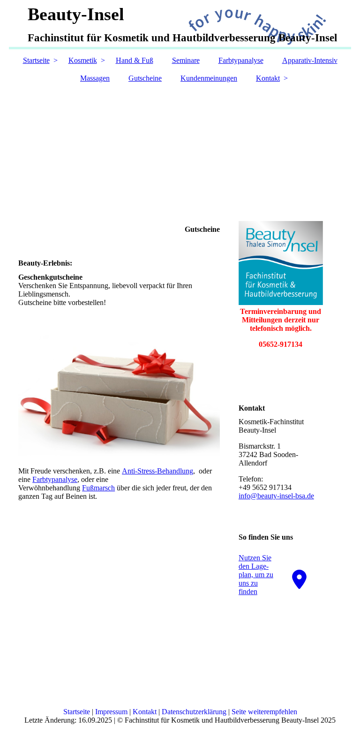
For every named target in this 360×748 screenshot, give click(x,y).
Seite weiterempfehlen (264, 712)
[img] (180, 141)
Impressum (111, 712)
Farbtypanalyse (240, 60)
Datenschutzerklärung (194, 712)
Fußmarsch (98, 488)
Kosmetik (82, 60)
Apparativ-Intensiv (310, 60)
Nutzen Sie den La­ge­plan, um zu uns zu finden (256, 574)
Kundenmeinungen (208, 78)
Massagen (95, 78)
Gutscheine (145, 78)
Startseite (36, 60)
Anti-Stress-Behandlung (157, 471)
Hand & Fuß (134, 60)
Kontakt (268, 78)
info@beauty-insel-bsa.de (276, 496)
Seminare (186, 60)
